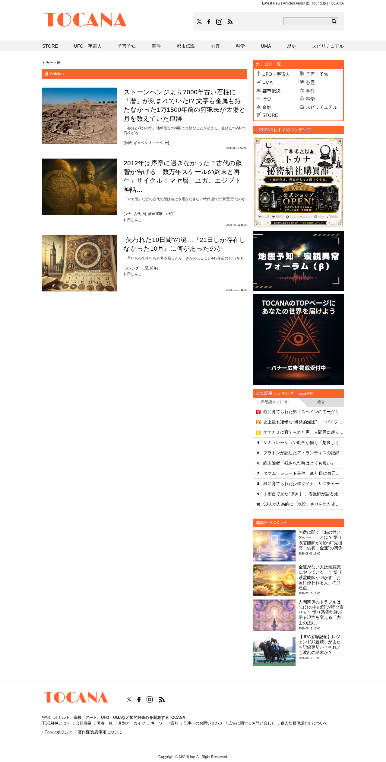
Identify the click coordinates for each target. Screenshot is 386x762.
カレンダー (134, 268)
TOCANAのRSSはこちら (230, 22)
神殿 (128, 143)
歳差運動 (155, 214)
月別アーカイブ (131, 723)
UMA (267, 82)
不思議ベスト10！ (276, 402)
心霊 (310, 82)
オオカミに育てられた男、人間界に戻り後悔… (303, 432)
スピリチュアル (321, 107)
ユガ (168, 214)
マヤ (128, 214)
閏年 (153, 268)
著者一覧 (104, 723)
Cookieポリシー (58, 732)
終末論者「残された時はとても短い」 (299, 463)
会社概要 (83, 723)
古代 (137, 214)
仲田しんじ (133, 220)
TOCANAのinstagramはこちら (219, 22)
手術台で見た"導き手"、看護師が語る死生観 (303, 493)
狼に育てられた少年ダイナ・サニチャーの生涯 (303, 483)
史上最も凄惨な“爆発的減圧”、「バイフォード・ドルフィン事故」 (303, 422)
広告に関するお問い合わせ (251, 723)
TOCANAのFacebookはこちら (209, 22)
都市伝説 (271, 90)
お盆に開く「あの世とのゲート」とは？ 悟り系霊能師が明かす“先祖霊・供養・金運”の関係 (320, 540)
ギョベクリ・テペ (148, 143)
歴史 (266, 98)
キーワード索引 (164, 723)
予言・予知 (317, 74)
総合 (321, 402)
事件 (310, 90)
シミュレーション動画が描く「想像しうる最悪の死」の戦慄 (303, 442)
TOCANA (85, 20)
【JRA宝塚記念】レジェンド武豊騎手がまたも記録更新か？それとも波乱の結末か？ (320, 644)
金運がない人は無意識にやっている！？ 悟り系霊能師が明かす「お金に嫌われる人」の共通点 (320, 577)
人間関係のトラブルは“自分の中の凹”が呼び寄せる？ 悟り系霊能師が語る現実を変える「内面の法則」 (321, 612)
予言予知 (127, 46)
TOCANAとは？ (56, 723)
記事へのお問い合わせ (203, 723)
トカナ (47, 63)
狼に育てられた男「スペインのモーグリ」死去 (303, 411)
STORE (270, 115)
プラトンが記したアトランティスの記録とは (303, 452)
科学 (310, 98)
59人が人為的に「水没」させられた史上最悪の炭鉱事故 (303, 504)
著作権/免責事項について (100, 732)
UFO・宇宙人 (276, 74)
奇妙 (266, 107)
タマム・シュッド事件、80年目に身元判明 (303, 473)
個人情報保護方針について (304, 723)
